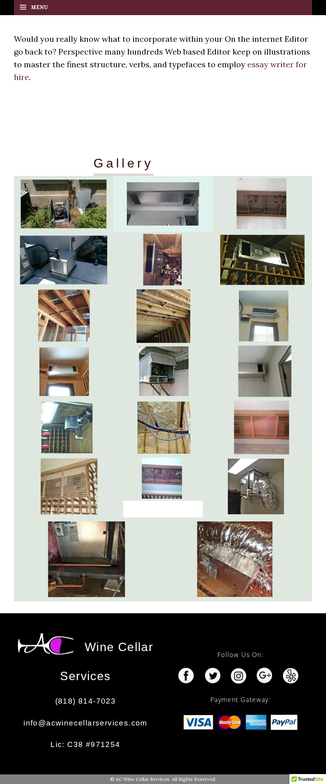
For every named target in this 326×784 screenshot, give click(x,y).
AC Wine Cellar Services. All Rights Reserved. (166, 779)
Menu (39, 7)
